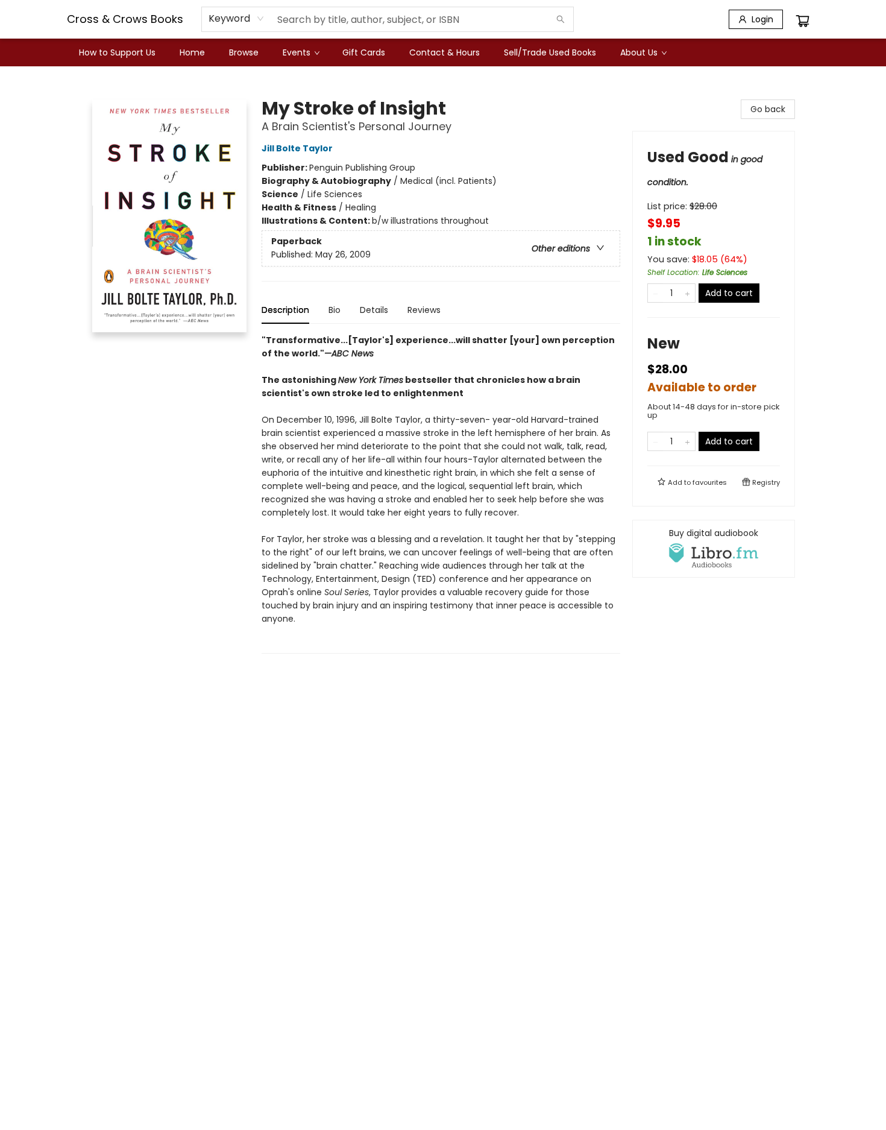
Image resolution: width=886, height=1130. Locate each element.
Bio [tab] (334, 310)
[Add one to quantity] (687, 293)
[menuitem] (117, 52)
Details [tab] (374, 310)
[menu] (443, 52)
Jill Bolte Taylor (297, 148)
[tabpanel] (441, 493)
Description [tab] (285, 310)
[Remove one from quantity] (655, 293)
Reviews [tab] (424, 310)
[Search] (560, 19)
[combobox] (236, 18)
